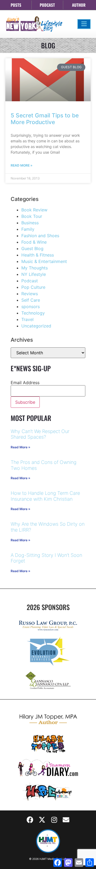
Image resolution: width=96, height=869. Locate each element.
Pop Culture (33, 287)
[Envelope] (66, 819)
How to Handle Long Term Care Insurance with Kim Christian (45, 496)
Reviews (29, 293)
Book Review (34, 209)
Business (30, 222)
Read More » (22, 165)
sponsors (30, 306)
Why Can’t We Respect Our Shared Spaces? (40, 434)
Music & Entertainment (44, 261)
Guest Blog (32, 248)
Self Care (30, 300)
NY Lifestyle (33, 274)
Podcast (29, 280)
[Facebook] (30, 819)
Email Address (25, 382)
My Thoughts (34, 268)
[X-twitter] (42, 819)
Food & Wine (34, 242)
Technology (33, 313)
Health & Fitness (37, 255)
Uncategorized (36, 326)
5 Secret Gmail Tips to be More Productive (45, 118)
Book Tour (31, 216)
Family (27, 229)
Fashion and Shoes (40, 235)
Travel (27, 319)
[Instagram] (54, 819)
